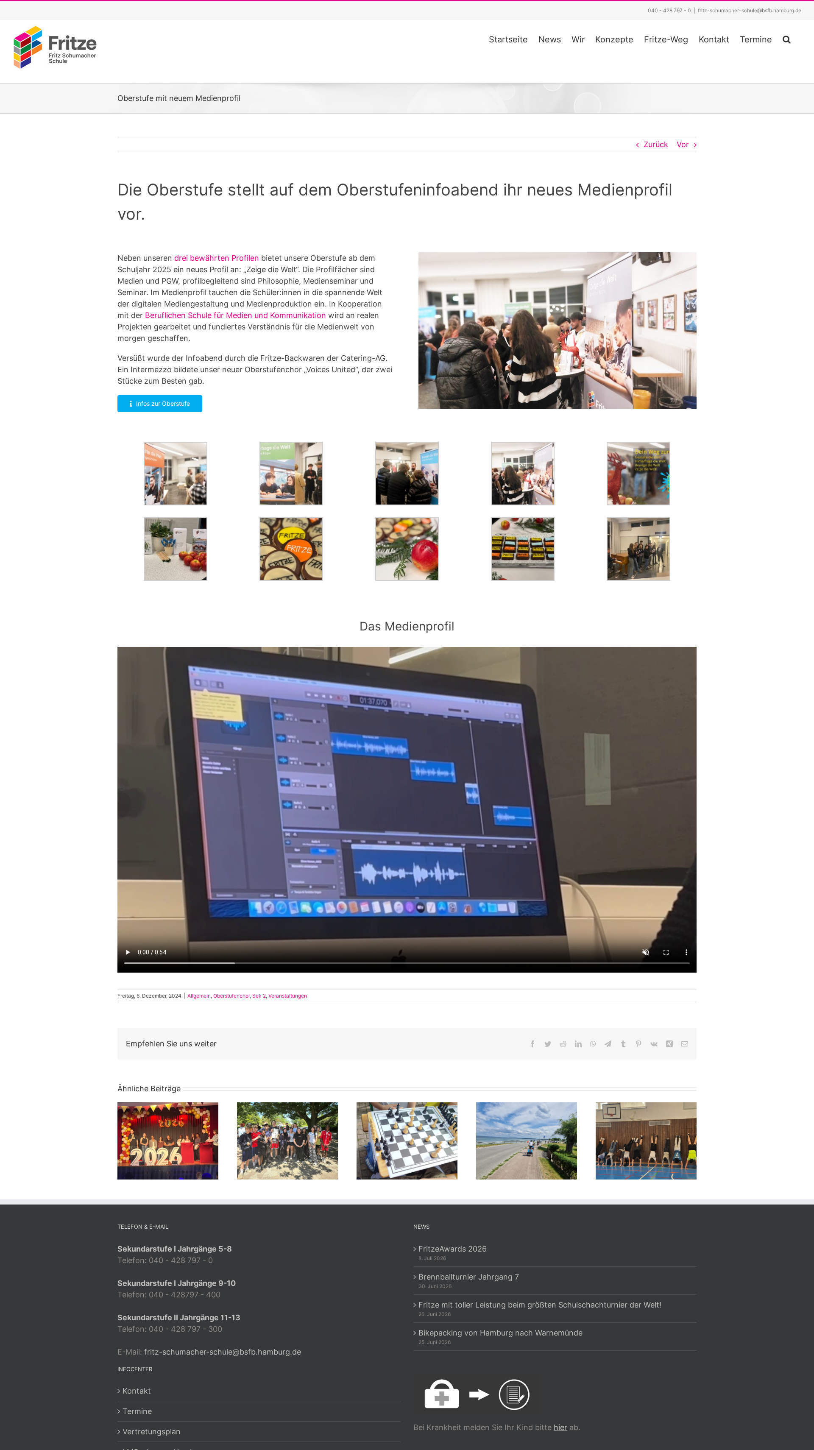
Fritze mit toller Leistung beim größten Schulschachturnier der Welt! (539, 1304)
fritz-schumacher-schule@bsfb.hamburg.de (749, 10)
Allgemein (199, 996)
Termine (137, 1411)
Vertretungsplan (152, 1431)
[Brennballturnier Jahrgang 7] (287, 1140)
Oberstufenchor (231, 996)
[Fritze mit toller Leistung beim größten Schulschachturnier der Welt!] (407, 1140)
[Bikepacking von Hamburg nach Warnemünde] (526, 1140)
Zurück (656, 144)
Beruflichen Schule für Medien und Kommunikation (236, 315)
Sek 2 (259, 996)
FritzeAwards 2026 (452, 1248)
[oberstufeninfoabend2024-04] (557, 255)
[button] (787, 38)
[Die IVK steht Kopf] (646, 1140)
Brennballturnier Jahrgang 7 (468, 1276)
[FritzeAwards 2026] (167, 1140)
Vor (683, 144)
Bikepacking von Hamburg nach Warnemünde (500, 1332)
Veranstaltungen (287, 996)
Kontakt (137, 1390)
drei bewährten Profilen (216, 258)
